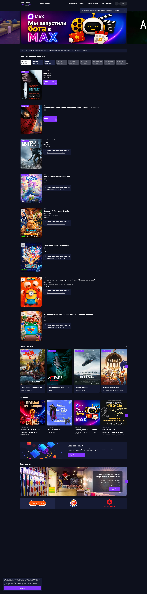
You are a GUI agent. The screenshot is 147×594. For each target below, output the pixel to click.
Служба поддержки (76, 455)
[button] (20, 28)
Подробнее (84, 50)
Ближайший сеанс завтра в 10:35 (56, 153)
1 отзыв (45, 182)
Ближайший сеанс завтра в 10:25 (56, 189)
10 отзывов (46, 217)
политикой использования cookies (32, 584)
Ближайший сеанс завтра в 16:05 (56, 293)
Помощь (109, 3)
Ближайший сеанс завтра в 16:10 (56, 327)
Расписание (73, 3)
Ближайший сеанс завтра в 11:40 (56, 224)
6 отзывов (46, 286)
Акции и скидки (92, 3)
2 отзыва (45, 251)
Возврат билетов (44, 3)
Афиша (81, 3)
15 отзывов (46, 114)
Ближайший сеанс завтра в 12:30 (56, 258)
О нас (102, 3)
